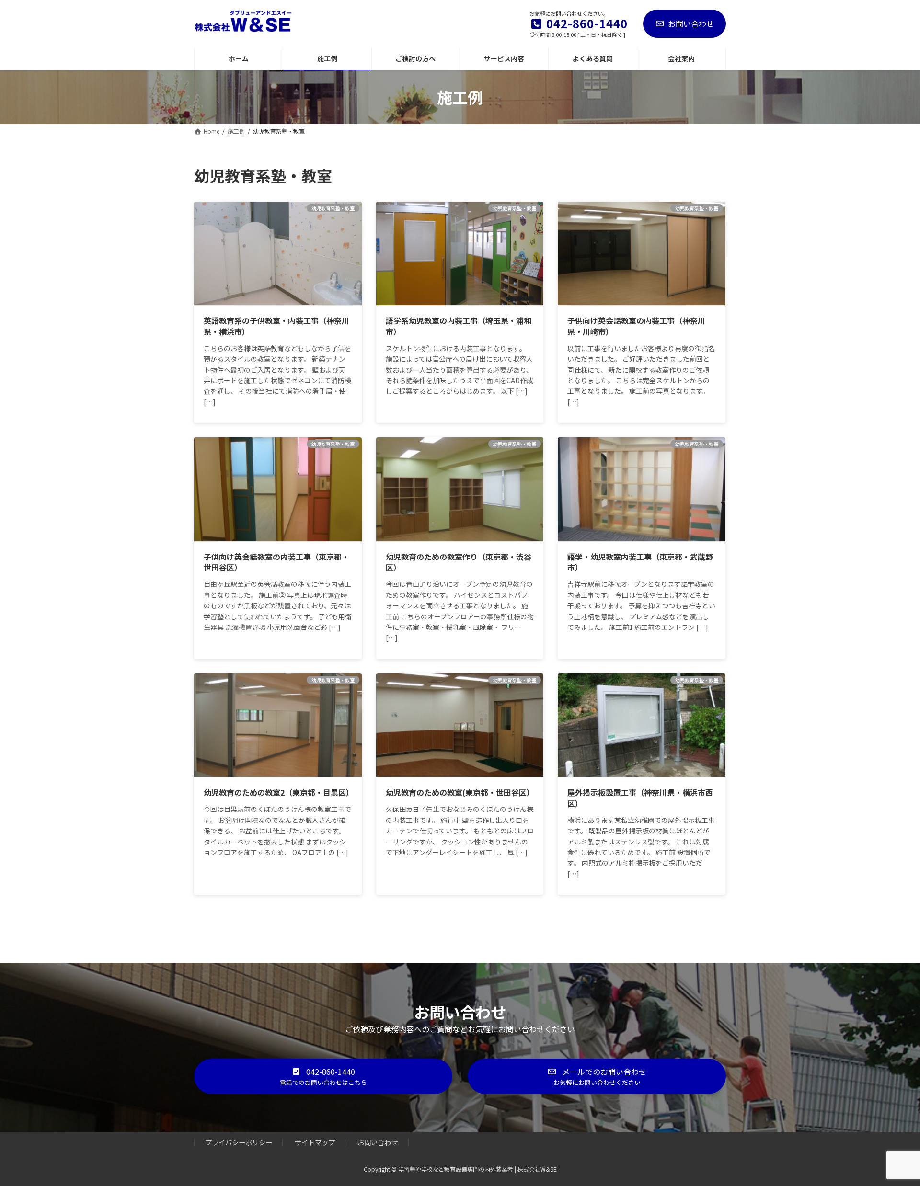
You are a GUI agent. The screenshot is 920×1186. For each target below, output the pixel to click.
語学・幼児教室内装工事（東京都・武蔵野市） (640, 562)
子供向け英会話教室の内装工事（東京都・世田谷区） (276, 562)
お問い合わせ (691, 23)
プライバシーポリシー (238, 1143)
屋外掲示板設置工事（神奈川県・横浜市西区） (640, 798)
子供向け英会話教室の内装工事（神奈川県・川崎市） (636, 326)
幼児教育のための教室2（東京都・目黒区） (279, 792)
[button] (323, 1076)
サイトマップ (315, 1143)
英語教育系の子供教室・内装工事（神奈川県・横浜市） (276, 326)
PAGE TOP (892, 1141)
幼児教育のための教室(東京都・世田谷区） (460, 792)
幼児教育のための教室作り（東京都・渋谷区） (458, 562)
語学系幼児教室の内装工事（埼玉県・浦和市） (458, 326)
